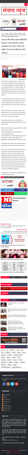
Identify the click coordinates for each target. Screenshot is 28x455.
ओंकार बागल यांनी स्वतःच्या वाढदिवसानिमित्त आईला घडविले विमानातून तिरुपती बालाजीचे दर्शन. (16, 323)
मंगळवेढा (10, 33)
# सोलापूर (22, 177)
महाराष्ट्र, (3, 58)
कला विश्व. (12, 350)
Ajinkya (5, 397)
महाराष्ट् (3, 357)
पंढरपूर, (21, 57)
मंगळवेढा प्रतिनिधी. (7, 406)
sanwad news (7, 410)
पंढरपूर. (19, 352)
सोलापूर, (6, 58)
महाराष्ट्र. (14, 357)
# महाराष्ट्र (17, 177)
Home (2, 33)
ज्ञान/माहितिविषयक (5, 367)
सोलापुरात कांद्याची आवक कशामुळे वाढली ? (12, 259)
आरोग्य (2, 350)
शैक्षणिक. (16, 362)
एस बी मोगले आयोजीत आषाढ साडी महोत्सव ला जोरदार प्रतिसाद (13, 246)
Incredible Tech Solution (15, 452)
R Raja (5, 403)
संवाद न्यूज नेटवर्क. (7, 408)
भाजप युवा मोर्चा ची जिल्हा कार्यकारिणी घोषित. (12, 272)
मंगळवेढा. (9, 355)
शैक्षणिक (11, 362)
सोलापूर (20, 33)
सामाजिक (23, 362)
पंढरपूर (6, 33)
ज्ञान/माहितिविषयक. (16, 367)
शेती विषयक (4, 362)
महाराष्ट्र (15, 33)
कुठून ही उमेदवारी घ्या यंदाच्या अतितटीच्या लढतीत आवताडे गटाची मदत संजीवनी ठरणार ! (17, 310)
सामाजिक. (3, 365)
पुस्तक (24, 352)
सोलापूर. (15, 365)
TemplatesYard (13, 450)
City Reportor (7, 399)
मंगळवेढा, (24, 57)
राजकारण (3, 360)
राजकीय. (15, 360)
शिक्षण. (20, 360)
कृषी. (22, 350)
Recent (14, 300)
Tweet (9, 190)
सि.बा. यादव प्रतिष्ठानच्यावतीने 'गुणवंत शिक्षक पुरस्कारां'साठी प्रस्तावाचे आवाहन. (17, 316)
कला (7, 350)
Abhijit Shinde (7, 395)
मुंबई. (19, 357)
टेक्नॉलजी (8, 352)
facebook (22, 277)
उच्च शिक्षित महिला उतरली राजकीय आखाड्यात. (16, 303)
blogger (5, 277)
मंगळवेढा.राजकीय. (18, 355)
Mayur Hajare (7, 401)
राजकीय (9, 360)
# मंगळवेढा (11, 177)
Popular (5, 300)
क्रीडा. (2, 352)
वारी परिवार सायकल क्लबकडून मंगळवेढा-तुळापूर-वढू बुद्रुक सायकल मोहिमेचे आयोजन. (17, 329)
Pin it (9, 193)
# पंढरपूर (6, 177)
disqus (13, 277)
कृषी (18, 350)
